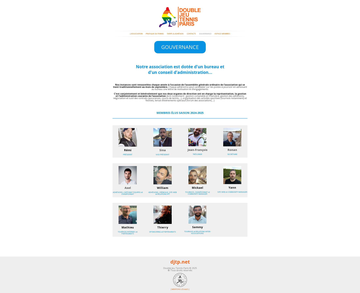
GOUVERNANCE (205, 34)
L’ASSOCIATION (136, 34)
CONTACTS (191, 34)
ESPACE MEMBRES (222, 34)
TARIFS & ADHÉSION (175, 34)
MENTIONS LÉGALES (180, 289)
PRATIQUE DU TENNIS (155, 34)
